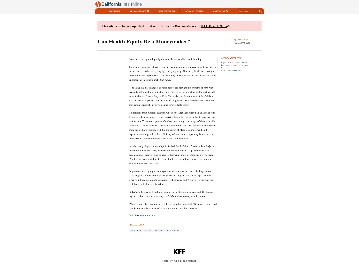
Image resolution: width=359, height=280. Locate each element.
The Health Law (172, 230)
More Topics (219, 11)
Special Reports (138, 11)
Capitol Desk (135, 230)
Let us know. (237, 70)
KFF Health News (214, 25)
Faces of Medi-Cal (166, 11)
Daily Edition (115, 11)
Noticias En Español (194, 11)
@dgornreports (147, 215)
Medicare (159, 230)
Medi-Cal (148, 230)
